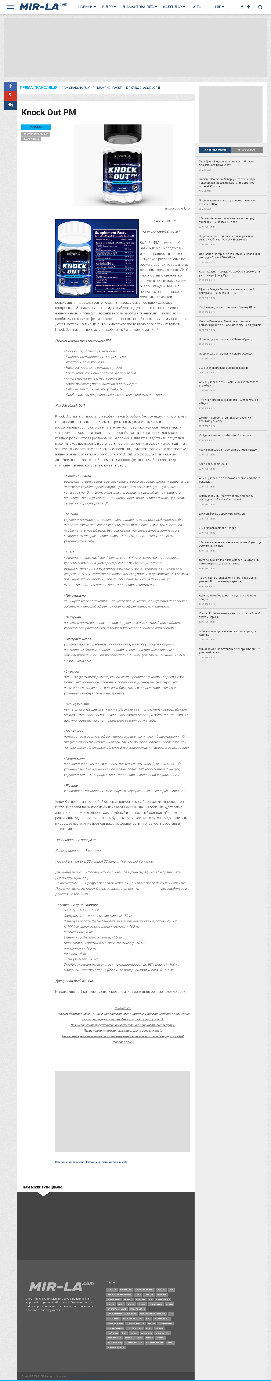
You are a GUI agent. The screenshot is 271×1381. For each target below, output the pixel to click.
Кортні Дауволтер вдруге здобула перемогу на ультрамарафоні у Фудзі (229, 273)
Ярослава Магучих (133, 1338)
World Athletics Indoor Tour (153, 1314)
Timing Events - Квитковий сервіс (86, 1376)
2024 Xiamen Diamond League (217, 527)
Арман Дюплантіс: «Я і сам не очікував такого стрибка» (228, 383)
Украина (159, 1328)
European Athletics (144, 1290)
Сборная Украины (115, 1328)
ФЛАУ (124, 1333)
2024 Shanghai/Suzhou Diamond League (92, 87)
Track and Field (155, 1304)
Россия (151, 1323)
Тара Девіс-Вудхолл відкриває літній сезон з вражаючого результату (228, 163)
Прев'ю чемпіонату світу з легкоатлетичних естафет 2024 (227, 202)
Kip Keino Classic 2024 (142, 87)
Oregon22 (128, 1299)
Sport (121, 1304)
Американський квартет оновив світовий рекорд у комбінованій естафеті (226, 497)
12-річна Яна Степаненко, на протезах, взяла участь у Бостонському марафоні (228, 579)
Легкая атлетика (162, 1319)
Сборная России (166, 1323)
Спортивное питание (36, 134)
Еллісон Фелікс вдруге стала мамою (222, 513)
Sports (131, 1304)
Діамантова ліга (138, 7)
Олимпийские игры (135, 1323)
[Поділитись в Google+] (10, 96)
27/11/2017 (36, 127)
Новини (85, 7)
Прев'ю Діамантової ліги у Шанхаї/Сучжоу (226, 339)
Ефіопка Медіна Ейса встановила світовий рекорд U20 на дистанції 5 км (226, 291)
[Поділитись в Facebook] (10, 86)
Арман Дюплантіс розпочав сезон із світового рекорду (229, 479)
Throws (141, 1304)
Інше (216, 7)
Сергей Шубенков (134, 1328)
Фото (196, 7)
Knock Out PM (31, 139)
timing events (120, 1162)
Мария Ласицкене (115, 1323)
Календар (172, 7)
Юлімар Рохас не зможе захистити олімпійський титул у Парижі (229, 615)
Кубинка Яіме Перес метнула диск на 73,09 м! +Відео (227, 597)
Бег (171, 1314)
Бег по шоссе (113, 1319)
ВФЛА (148, 1319)
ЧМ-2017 (133, 1333)
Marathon (162, 1295)
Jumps (138, 1295)
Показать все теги (116, 1348)
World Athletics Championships (122, 1314)
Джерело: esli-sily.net (177, 208)
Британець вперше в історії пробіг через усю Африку (228, 633)
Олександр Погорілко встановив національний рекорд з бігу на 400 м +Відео (229, 255)
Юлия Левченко (114, 1338)
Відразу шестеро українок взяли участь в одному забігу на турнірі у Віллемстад (226, 238)
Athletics (112, 1290)
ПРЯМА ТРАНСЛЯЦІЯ (38, 88)
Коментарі (248, 149)
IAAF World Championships (119, 1295)
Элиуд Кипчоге (162, 1333)
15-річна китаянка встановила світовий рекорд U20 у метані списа (230, 544)
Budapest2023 (126, 1290)
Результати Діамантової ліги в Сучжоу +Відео (228, 307)
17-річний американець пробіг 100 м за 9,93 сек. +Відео (229, 401)
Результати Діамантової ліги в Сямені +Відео (228, 449)
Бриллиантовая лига (132, 1319)
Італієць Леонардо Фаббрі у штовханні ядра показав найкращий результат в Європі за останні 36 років (227, 182)
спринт (170, 1343)
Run (150, 1299)
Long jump (149, 1295)
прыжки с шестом (154, 1343)
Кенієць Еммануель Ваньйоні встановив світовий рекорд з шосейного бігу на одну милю (230, 323)
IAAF (171, 1290)
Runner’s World (163, 1299)
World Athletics (137, 1309)
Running (111, 1304)
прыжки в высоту (134, 1343)
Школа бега (146, 1333)
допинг (149, 1338)
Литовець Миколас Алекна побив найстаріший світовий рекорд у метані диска (229, 561)
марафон (160, 1338)
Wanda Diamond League (117, 1309)
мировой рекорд (115, 1343)
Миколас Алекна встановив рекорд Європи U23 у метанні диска (230, 650)
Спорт (149, 1328)
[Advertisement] (135, 47)
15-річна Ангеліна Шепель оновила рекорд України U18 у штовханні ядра (226, 220)
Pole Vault (140, 1299)
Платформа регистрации (99, 1162)
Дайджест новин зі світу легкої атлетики (225, 435)
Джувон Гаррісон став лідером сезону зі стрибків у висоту (225, 419)
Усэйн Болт (113, 1333)
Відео (107, 7)
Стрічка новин (216, 149)
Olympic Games (114, 1299)
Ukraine (169, 1304)
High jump (161, 1290)
